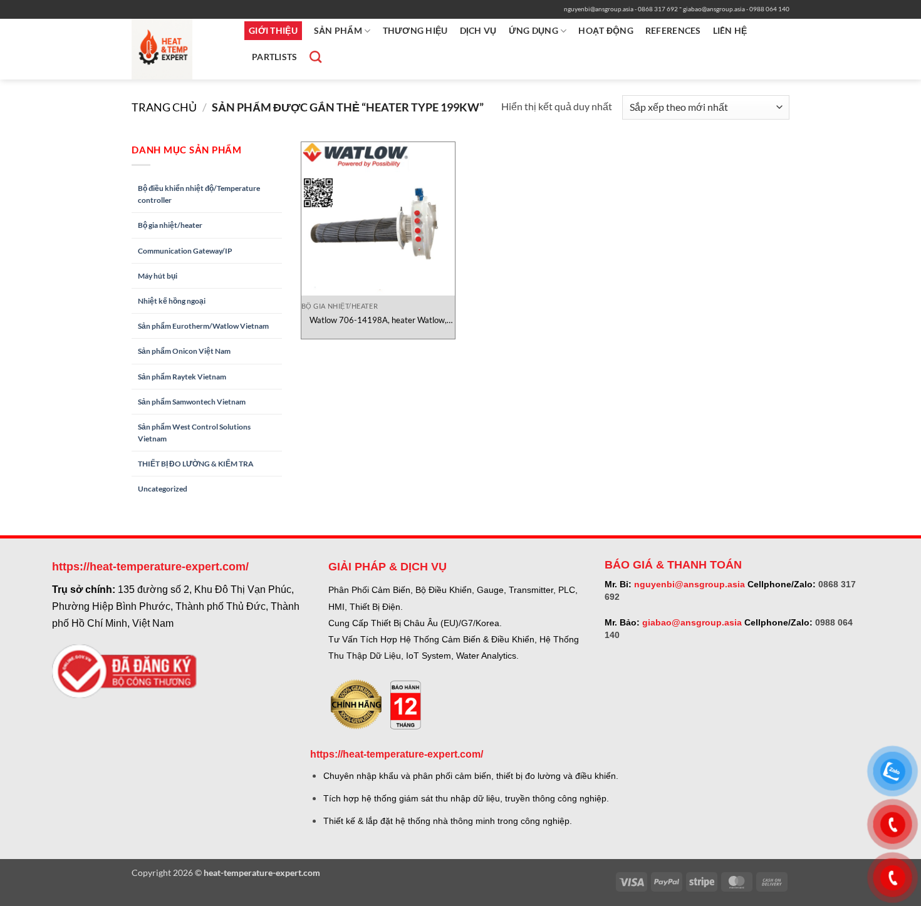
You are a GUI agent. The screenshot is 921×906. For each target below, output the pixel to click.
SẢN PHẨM (338, 30)
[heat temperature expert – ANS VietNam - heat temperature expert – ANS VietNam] (179, 49)
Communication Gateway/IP (185, 250)
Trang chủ (164, 107)
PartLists (275, 56)
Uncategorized (162, 488)
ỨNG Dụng (533, 30)
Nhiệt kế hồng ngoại (172, 301)
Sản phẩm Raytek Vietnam (182, 376)
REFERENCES (673, 30)
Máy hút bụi (157, 276)
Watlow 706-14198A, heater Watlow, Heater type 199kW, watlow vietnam (378, 320)
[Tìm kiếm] (313, 56)
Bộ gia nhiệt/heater (170, 225)
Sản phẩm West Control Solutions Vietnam (194, 432)
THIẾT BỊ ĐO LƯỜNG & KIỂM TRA (196, 463)
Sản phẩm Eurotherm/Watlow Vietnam (203, 326)
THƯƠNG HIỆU (415, 30)
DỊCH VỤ (478, 30)
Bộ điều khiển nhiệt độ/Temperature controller (199, 194)
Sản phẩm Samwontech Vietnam (192, 401)
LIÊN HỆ (730, 30)
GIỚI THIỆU (273, 30)
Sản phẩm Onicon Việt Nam (184, 351)
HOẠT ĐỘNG (605, 30)
